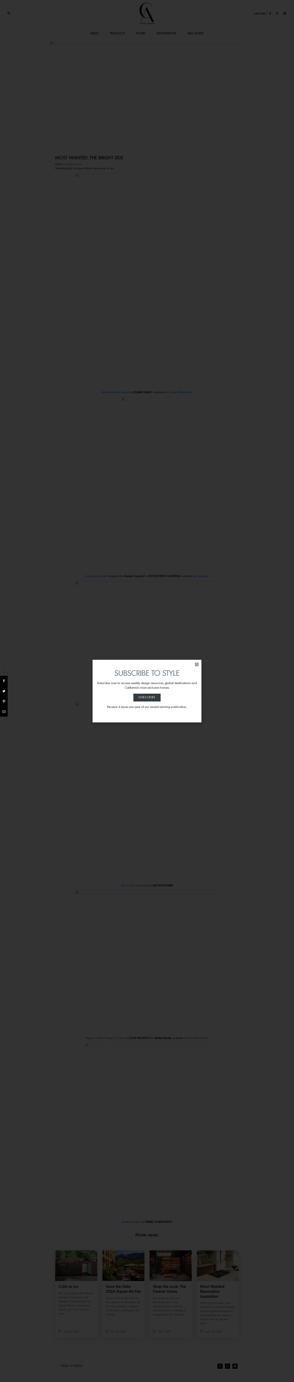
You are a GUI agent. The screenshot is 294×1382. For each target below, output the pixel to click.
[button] (196, 664)
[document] (147, 691)
